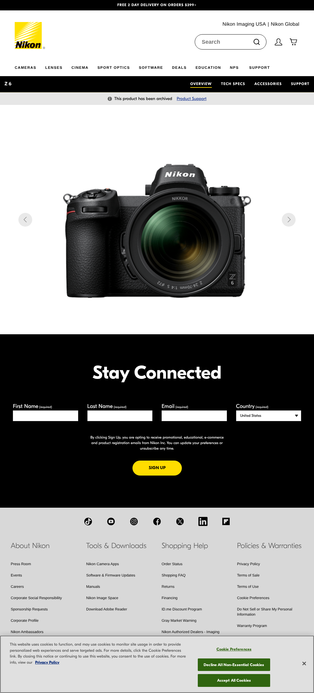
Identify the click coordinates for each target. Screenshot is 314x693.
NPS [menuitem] (234, 67)
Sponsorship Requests (29, 609)
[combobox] (230, 42)
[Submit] (257, 42)
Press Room (21, 564)
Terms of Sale (248, 575)
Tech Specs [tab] (233, 84)
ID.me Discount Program (182, 609)
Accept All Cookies (234, 680)
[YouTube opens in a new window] (111, 521)
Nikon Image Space (102, 598)
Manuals (93, 586)
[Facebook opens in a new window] (157, 521)
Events (16, 575)
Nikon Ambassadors (27, 632)
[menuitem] (30, 66)
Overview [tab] (201, 84)
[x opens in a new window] (180, 521)
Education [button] (208, 67)
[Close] (304, 663)
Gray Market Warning (179, 620)
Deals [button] (179, 67)
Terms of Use (248, 586)
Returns (168, 586)
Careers (17, 586)
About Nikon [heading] (30, 546)
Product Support (191, 98)
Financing (170, 598)
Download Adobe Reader (106, 609)
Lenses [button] (53, 67)
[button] (23, 5)
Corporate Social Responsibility (36, 598)
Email (175, 406)
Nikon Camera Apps (102, 564)
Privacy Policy (248, 564)
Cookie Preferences (253, 598)
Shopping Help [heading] (185, 546)
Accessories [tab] (268, 84)
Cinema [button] (80, 67)
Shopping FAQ (174, 575)
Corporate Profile (25, 620)
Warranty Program (252, 626)
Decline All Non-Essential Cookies (234, 664)
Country (252, 406)
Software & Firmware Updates (110, 575)
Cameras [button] (25, 67)
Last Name (107, 406)
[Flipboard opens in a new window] (226, 521)
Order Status (172, 564)
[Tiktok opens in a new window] (88, 521)
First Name (32, 406)
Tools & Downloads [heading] (116, 546)
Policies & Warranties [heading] (269, 546)
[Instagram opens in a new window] (134, 521)
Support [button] (259, 67)
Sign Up (165, 467)
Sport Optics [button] (114, 67)
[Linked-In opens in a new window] (203, 521)
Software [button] (151, 67)
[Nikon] (30, 29)
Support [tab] (300, 84)
